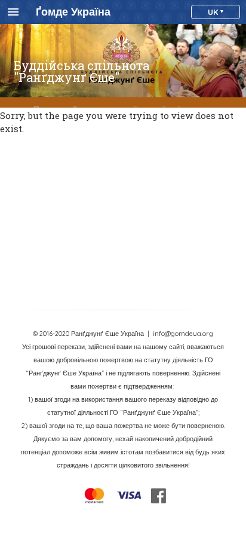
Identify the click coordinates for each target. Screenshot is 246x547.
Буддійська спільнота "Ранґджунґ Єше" (81, 71)
